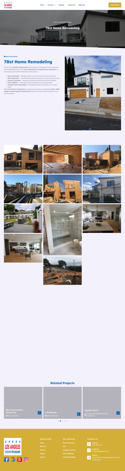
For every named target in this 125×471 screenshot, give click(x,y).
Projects (61, 5)
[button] (5, 403)
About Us (82, 5)
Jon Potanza (50, 412)
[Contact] (89, 444)
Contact (95, 443)
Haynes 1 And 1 (91, 410)
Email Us (95, 449)
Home (42, 5)
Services (50, 5)
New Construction (11, 56)
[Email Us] (89, 450)
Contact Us (71, 5)
